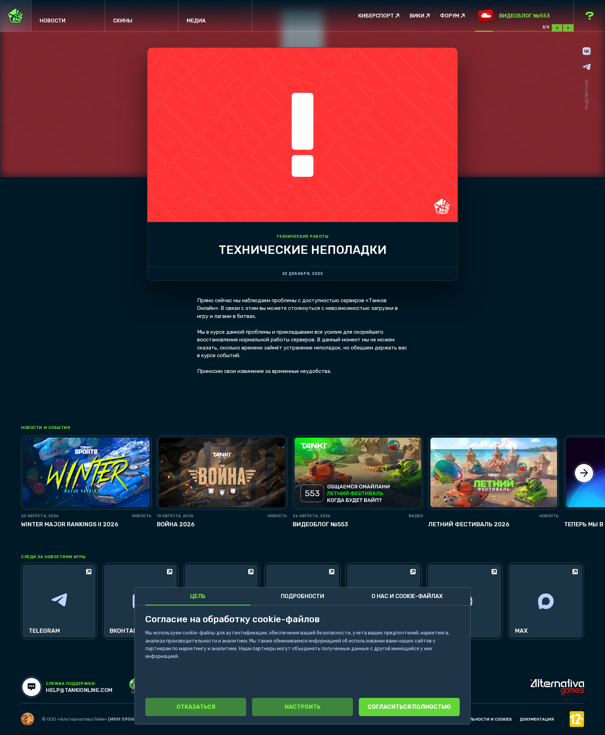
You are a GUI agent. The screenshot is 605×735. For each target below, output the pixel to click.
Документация (537, 719)
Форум (449, 16)
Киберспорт (376, 16)
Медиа (196, 21)
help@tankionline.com (79, 690)
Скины (122, 21)
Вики (417, 16)
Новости (52, 21)
